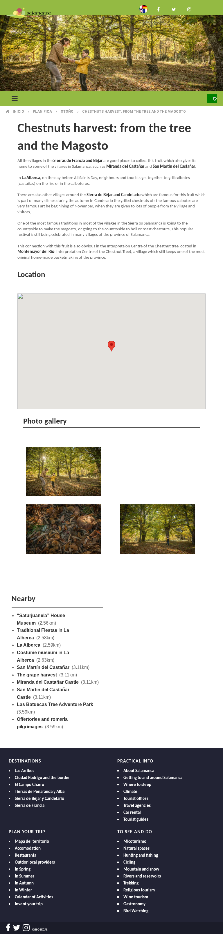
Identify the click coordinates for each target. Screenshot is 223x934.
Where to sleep (137, 785)
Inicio (18, 112)
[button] (111, 346)
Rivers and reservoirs (142, 876)
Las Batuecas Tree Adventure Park (55, 704)
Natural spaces (136, 849)
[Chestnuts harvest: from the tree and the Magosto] (64, 472)
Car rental (132, 813)
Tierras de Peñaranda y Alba (39, 792)
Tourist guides (135, 820)
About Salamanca (138, 771)
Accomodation (28, 849)
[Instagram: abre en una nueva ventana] (188, 9)
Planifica (42, 112)
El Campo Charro (29, 785)
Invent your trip (29, 904)
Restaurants (25, 855)
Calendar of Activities (34, 897)
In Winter (23, 890)
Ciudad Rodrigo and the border (42, 778)
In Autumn (24, 883)
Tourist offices (135, 799)
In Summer (24, 876)
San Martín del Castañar (174, 167)
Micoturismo (134, 842)
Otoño (67, 112)
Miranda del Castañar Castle (48, 682)
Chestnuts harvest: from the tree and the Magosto (134, 112)
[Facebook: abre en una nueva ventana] (158, 9)
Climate (130, 792)
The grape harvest (37, 674)
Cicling (129, 862)
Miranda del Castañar (125, 167)
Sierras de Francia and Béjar (77, 161)
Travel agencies (137, 806)
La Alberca (31, 178)
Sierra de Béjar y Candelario (39, 799)
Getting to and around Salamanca (152, 778)
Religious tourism (139, 890)
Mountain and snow (141, 869)
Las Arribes (24, 771)
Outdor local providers (35, 862)
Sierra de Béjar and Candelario (114, 195)
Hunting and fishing (140, 855)
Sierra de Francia (29, 806)
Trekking (131, 883)
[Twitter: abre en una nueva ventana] (173, 9)
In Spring (22, 869)
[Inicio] (28, 12)
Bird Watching (135, 911)
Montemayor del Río (35, 252)
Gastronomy (134, 904)
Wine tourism (135, 897)
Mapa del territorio (32, 842)
